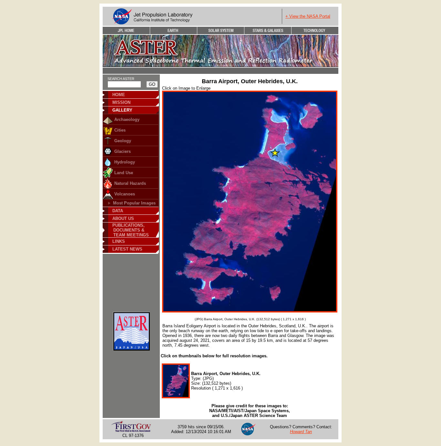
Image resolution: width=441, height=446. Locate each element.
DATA (117, 210)
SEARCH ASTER (121, 79)
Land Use (123, 172)
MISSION (121, 102)
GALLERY (122, 110)
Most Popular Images (134, 203)
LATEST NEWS (127, 249)
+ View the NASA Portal (307, 16)
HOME (118, 94)
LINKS (118, 241)
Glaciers (122, 151)
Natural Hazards (130, 183)
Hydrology (124, 162)
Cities (120, 130)
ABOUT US (123, 218)
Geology (122, 140)
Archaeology (126, 119)
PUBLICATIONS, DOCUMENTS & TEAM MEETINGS (128, 230)
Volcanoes (124, 194)
